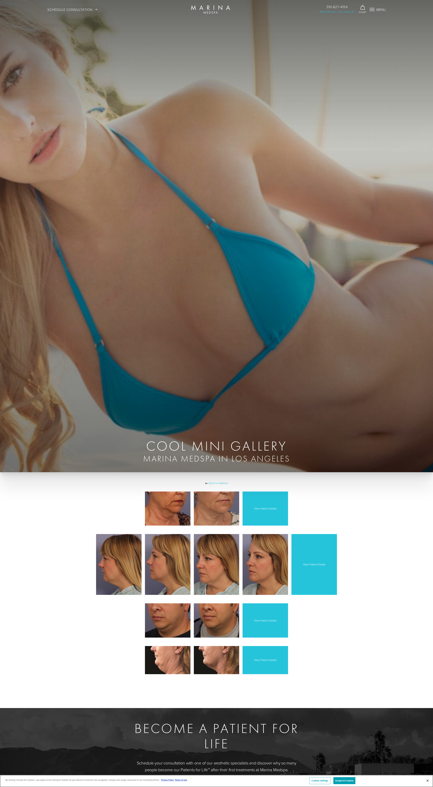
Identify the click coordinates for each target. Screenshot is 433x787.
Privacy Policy (167, 779)
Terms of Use (181, 779)
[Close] (427, 780)
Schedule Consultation (70, 9)
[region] (216, 781)
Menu (381, 9)
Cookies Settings (320, 780)
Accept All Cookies (344, 780)
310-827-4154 (337, 6)
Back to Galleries (218, 483)
